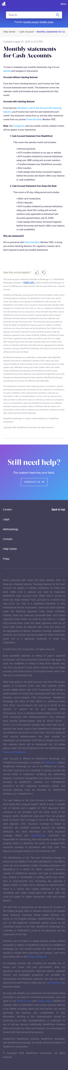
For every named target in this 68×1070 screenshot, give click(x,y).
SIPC (53, 762)
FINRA (47, 762)
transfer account (31, 22)
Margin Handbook (37, 956)
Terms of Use (24, 1001)
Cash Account (26, 32)
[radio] (37, 273)
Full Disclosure (53, 983)
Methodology (10, 529)
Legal (6, 519)
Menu (63, 4)
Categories (19, 126)
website (7, 71)
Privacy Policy (44, 1001)
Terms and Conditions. (14, 752)
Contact (7, 539)
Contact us (32, 482)
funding (43, 22)
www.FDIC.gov (38, 835)
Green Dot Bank (33, 119)
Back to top (58, 509)
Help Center (10, 549)
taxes (50, 22)
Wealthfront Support (9, 32)
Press (6, 559)
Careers (7, 509)
